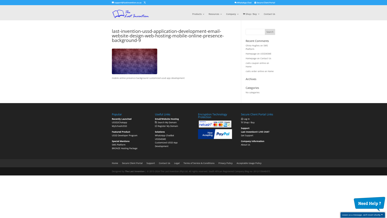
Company (231, 14)
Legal (177, 163)
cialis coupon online (256, 63)
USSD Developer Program (124, 135)
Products (197, 14)
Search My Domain (167, 122)
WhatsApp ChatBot (164, 135)
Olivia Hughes (253, 45)
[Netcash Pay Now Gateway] (215, 127)
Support (150, 163)
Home (249, 66)
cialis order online (255, 71)
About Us (245, 144)
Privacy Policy (225, 163)
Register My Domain (167, 126)
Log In (247, 118)
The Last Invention (135, 171)
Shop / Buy (251, 14)
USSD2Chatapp (119, 122)
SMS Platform (118, 144)
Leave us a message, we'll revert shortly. (361, 215)
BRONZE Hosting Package (124, 148)
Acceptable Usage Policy (249, 163)
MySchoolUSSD (119, 126)
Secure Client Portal (265, 3)
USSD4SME (265, 53)
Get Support (247, 135)
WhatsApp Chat (244, 3)
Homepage (251, 53)
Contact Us (269, 14)
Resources (214, 14)
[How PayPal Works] (215, 138)
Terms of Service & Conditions (199, 163)
